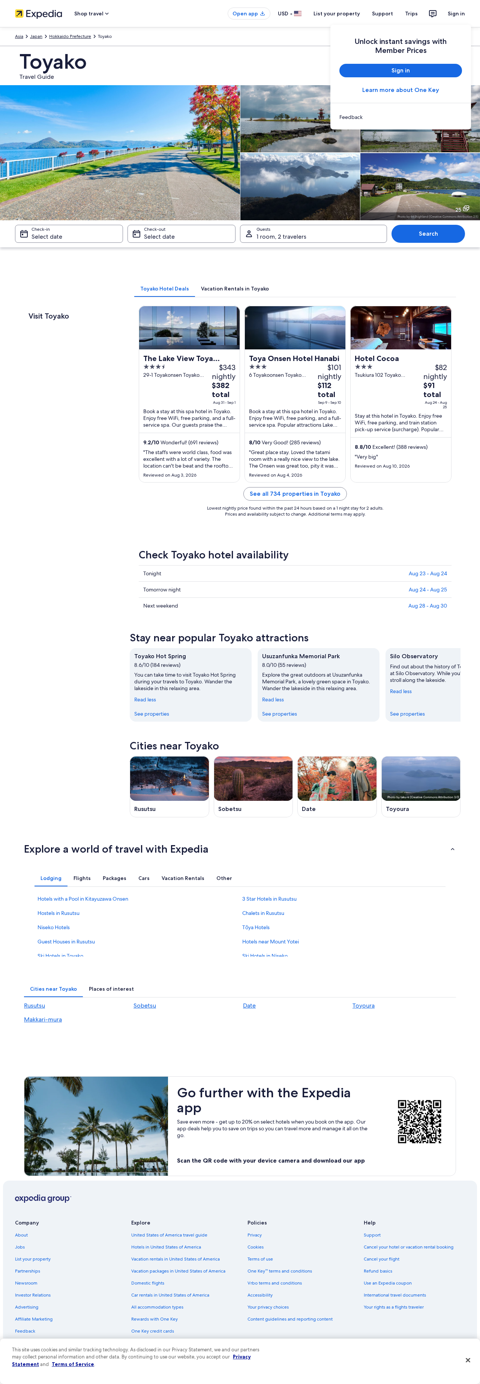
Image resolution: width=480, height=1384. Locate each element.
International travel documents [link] (395, 1295)
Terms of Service (73, 1364)
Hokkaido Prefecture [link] (70, 36)
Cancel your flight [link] (381, 1259)
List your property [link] (33, 1259)
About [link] (21, 1235)
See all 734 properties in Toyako (295, 493)
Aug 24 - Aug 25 (428, 589)
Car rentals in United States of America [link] (170, 1295)
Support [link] (372, 1235)
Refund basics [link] (378, 1271)
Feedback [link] (25, 1331)
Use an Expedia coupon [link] (388, 1283)
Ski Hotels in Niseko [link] (265, 955)
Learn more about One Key (400, 89)
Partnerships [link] (27, 1271)
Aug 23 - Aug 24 (428, 573)
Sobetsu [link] (145, 1005)
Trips (411, 13)
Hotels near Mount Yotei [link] (270, 941)
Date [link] (249, 1005)
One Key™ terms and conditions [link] (280, 1271)
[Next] (460, 685)
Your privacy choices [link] (268, 1307)
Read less (145, 699)
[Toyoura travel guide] (421, 786)
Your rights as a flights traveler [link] (394, 1307)
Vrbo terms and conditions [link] (275, 1283)
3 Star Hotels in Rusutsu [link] (269, 898)
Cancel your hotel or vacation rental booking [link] (408, 1247)
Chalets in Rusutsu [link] (263, 913)
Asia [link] (19, 36)
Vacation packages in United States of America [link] (178, 1271)
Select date (47, 237)
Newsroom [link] (26, 1283)
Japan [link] (36, 36)
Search (428, 233)
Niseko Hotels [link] (54, 927)
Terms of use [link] (260, 1259)
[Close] (468, 1360)
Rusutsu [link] (34, 1005)
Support (382, 13)
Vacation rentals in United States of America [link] (175, 1259)
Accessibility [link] (260, 1295)
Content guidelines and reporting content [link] (290, 1319)
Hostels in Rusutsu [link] (59, 913)
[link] (400, 117)
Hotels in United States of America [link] (166, 1247)
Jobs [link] (20, 1247)
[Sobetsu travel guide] (253, 786)
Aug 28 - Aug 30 (427, 605)
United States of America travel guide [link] (169, 1235)
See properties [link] (151, 713)
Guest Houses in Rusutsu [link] (66, 941)
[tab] (164, 288)
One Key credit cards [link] (152, 1331)
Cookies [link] (256, 1247)
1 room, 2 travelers (281, 237)
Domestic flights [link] (147, 1283)
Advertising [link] (26, 1307)
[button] (240, 848)
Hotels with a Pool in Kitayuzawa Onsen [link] (83, 898)
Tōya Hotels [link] (256, 927)
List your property (337, 13)
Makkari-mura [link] (43, 1019)
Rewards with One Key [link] (154, 1319)
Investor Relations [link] (33, 1295)
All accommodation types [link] (157, 1307)
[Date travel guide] (337, 786)
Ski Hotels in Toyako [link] (60, 955)
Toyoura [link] (363, 1005)
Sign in (456, 13)
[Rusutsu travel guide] (169, 786)
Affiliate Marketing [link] (33, 1319)
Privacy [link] (255, 1235)
